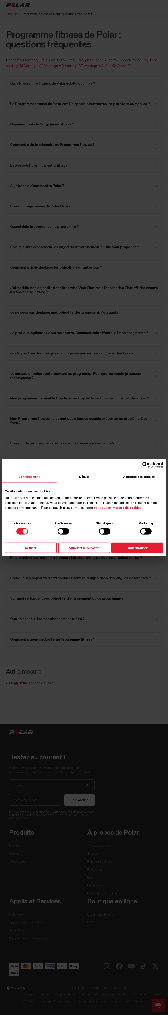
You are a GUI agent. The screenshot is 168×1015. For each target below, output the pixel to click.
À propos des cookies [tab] (139, 476)
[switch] (63, 531)
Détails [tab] (84, 476)
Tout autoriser (137, 547)
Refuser (30, 547)
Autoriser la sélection (84, 547)
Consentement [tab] (29, 476)
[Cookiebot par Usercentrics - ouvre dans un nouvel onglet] (145, 465)
